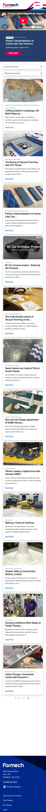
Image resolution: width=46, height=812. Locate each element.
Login (5, 810)
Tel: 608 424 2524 (10, 782)
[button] (23, 786)
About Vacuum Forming (12, 796)
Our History (7, 805)
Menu (38, 5)
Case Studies (8, 800)
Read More (13, 53)
